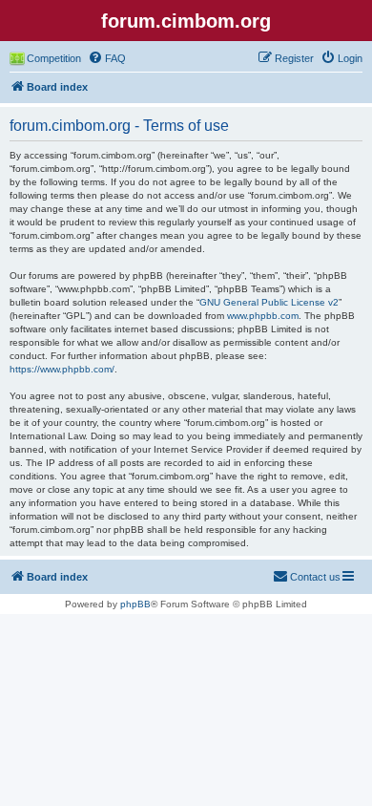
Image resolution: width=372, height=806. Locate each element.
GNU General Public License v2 (269, 302)
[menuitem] (107, 58)
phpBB (135, 604)
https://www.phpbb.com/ (62, 369)
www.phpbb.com (263, 315)
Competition (54, 58)
